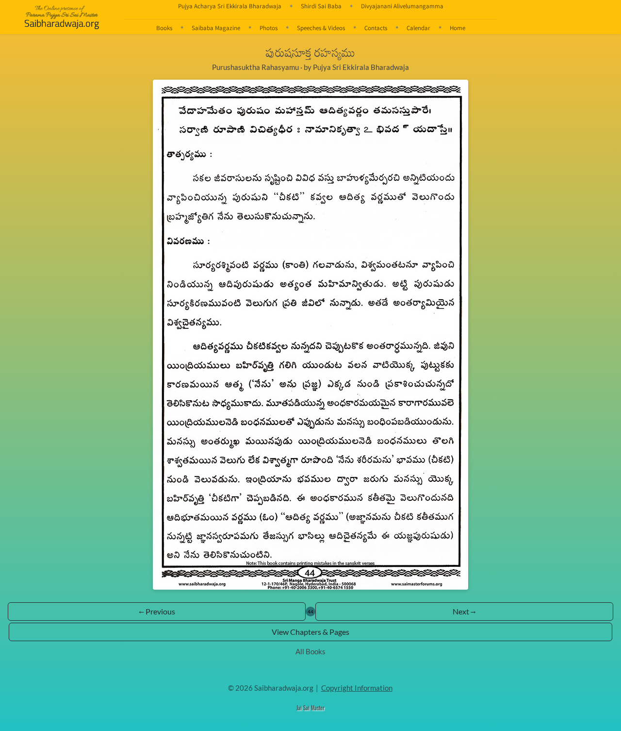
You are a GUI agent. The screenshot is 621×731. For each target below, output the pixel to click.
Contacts (375, 28)
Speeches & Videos (321, 28)
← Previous (157, 611)
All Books (310, 651)
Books (164, 28)
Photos (269, 28)
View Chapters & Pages (310, 631)
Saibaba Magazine (216, 28)
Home (457, 28)
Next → (464, 611)
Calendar (418, 28)
